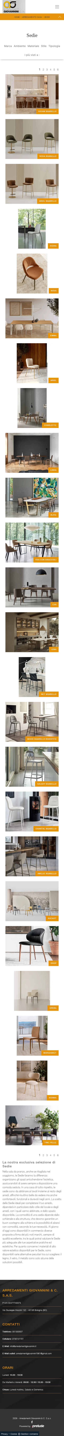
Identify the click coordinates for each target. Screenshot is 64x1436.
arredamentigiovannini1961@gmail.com (34, 1353)
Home (17, 17)
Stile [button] (43, 46)
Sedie (47, 17)
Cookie (14, 1434)
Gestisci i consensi (29, 1434)
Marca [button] (8, 46)
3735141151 (18, 1338)
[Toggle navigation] (57, 7)
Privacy (4, 1434)
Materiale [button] (33, 46)
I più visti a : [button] (32, 54)
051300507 (17, 1331)
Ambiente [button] (20, 46)
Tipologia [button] (54, 46)
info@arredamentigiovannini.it (23, 1346)
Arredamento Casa (32, 17)
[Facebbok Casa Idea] (32, 1422)
